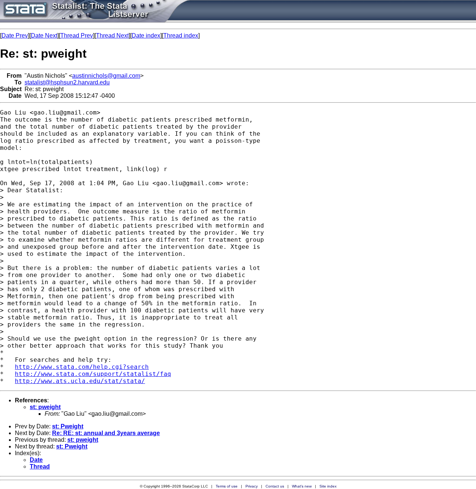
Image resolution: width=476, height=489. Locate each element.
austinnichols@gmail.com (106, 76)
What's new (302, 486)
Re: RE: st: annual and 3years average (106, 433)
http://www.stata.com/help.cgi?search (82, 366)
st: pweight (45, 407)
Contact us (275, 486)
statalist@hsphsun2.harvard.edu (67, 82)
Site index (328, 486)
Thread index (180, 35)
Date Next (44, 35)
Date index (146, 35)
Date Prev (14, 35)
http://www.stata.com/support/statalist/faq (93, 373)
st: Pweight (67, 426)
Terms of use (227, 486)
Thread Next (112, 35)
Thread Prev (76, 35)
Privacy (251, 486)
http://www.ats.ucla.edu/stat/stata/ (80, 381)
